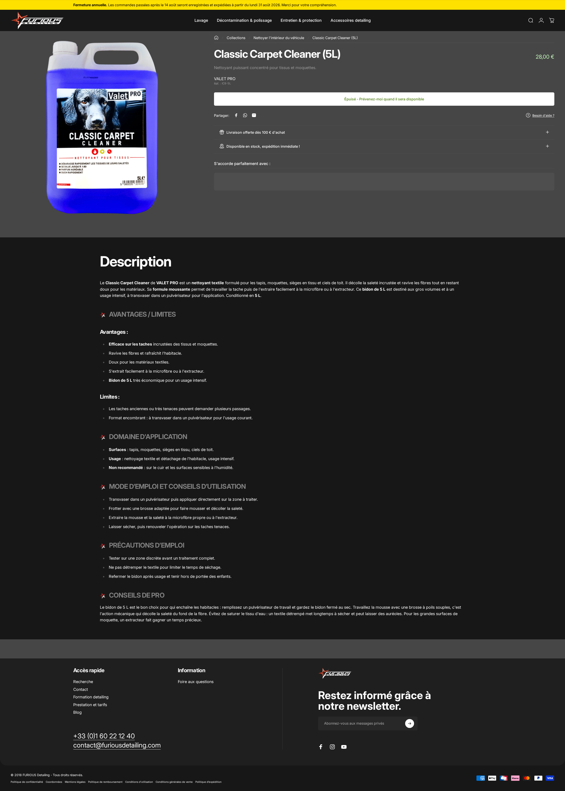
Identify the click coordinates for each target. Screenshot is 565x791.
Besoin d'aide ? (543, 115)
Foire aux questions (196, 681)
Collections (236, 38)
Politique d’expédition (208, 781)
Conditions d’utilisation (139, 781)
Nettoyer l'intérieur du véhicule (279, 38)
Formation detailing (91, 697)
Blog (77, 712)
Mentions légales (75, 781)
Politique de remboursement (105, 781)
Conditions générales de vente (174, 781)
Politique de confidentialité (27, 781)
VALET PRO (225, 78)
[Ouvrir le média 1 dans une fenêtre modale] (102, 127)
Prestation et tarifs (90, 704)
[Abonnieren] (409, 723)
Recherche (83, 681)
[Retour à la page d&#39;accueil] (216, 38)
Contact (80, 689)
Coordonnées (54, 781)
